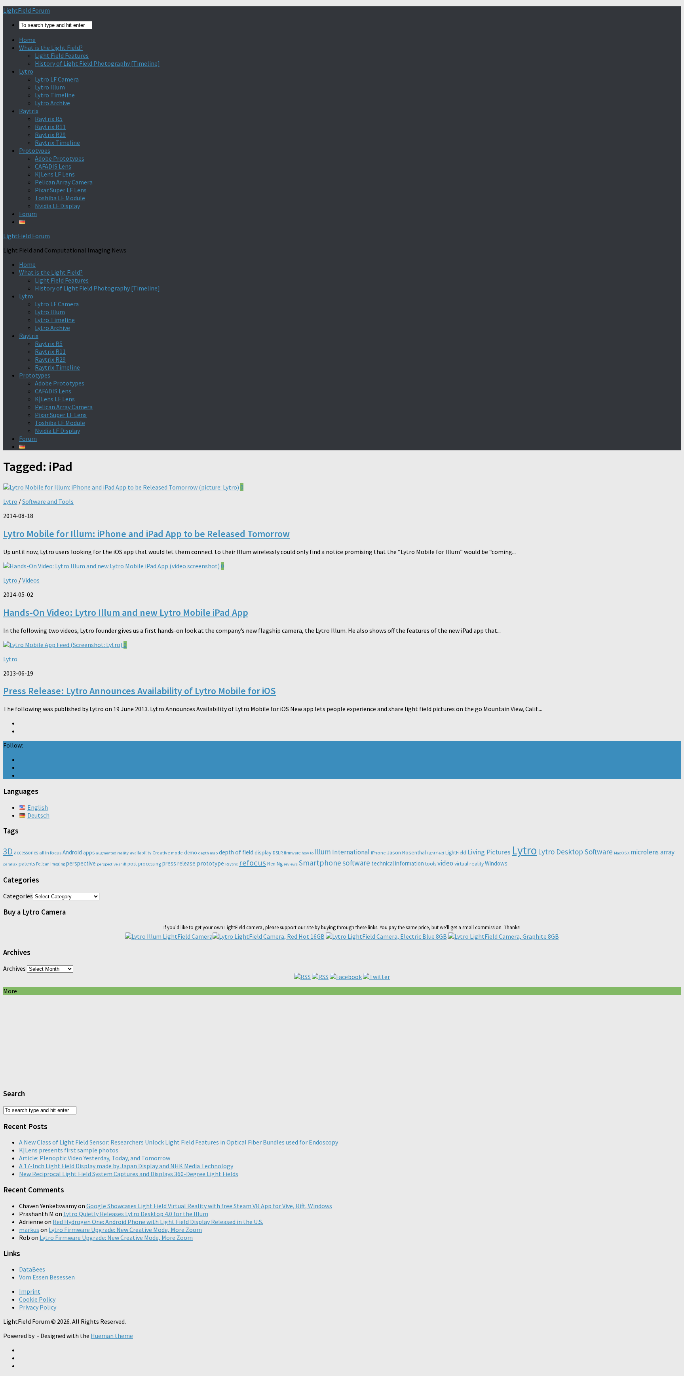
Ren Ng (275, 863)
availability (140, 853)
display (263, 852)
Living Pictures (489, 851)
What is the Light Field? (51, 47)
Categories (18, 896)
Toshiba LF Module (60, 198)
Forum (28, 214)
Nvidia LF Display (57, 206)
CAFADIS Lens (53, 166)
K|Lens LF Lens (55, 174)
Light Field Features (62, 55)
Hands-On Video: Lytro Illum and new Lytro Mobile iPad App (125, 612)
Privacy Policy (37, 1307)
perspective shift (111, 864)
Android (72, 852)
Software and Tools (48, 501)
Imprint (29, 1291)
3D (8, 851)
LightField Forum (26, 10)
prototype (210, 863)
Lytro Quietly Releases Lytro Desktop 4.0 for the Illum (135, 1214)
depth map (208, 853)
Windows (496, 863)
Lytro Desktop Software (575, 851)
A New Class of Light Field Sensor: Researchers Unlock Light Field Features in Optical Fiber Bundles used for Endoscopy (178, 1142)
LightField (455, 852)
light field (435, 853)
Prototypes (34, 150)
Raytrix (28, 111)
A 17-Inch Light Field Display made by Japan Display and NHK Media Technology (126, 1166)
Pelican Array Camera (64, 182)
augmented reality (112, 853)
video (445, 863)
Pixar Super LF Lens (61, 190)
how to (308, 853)
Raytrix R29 (50, 135)
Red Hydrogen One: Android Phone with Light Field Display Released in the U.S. (158, 1222)
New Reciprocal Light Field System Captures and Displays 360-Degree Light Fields (128, 1174)
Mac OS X (621, 853)
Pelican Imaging (50, 864)
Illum (323, 851)
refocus (252, 863)
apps (89, 852)
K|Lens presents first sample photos (68, 1150)
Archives (14, 968)
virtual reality (469, 863)
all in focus (50, 853)
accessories (26, 852)
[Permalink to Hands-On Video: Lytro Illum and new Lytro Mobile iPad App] (112, 566)
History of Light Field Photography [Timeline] (97, 63)
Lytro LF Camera (57, 79)
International (351, 852)
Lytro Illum (50, 87)
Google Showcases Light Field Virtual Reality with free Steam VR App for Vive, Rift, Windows (209, 1206)
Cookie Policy (37, 1299)
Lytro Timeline (55, 95)
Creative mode (167, 853)
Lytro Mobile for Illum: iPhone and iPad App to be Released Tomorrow (146, 534)
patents (27, 863)
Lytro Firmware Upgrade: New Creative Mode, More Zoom (125, 1230)
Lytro (26, 71)
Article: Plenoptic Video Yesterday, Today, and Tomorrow (94, 1158)
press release (179, 863)
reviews (291, 864)
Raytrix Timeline (57, 142)
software (356, 862)
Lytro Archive (52, 103)
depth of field (236, 852)
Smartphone (320, 862)
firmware (292, 853)
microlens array (652, 852)
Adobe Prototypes (59, 158)
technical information (397, 863)
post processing (144, 863)
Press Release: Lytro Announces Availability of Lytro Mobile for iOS (139, 691)
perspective (81, 863)
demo (190, 852)
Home (27, 40)
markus (29, 1230)
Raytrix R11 (50, 127)
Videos (31, 580)
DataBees (32, 1269)
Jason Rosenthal (406, 852)
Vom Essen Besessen (47, 1277)
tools (430, 863)
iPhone (378, 853)
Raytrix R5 (49, 119)
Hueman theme (112, 1336)
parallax (10, 864)
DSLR (278, 853)
